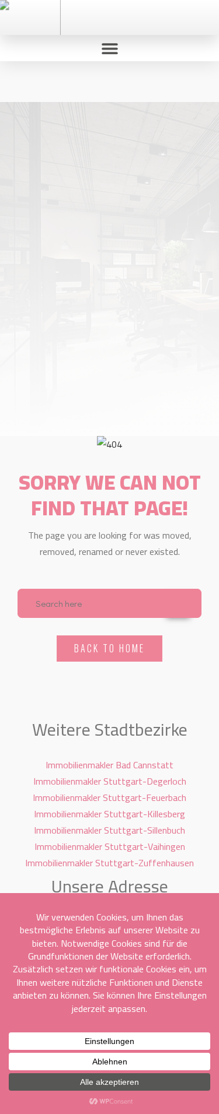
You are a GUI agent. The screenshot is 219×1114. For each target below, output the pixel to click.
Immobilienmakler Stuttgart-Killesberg (109, 814)
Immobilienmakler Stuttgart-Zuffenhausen (109, 863)
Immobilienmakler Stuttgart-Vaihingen (109, 846)
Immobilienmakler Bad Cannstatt (109, 765)
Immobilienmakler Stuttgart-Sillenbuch (109, 830)
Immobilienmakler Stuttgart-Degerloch (109, 781)
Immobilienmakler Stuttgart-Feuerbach (109, 797)
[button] (109, 48)
